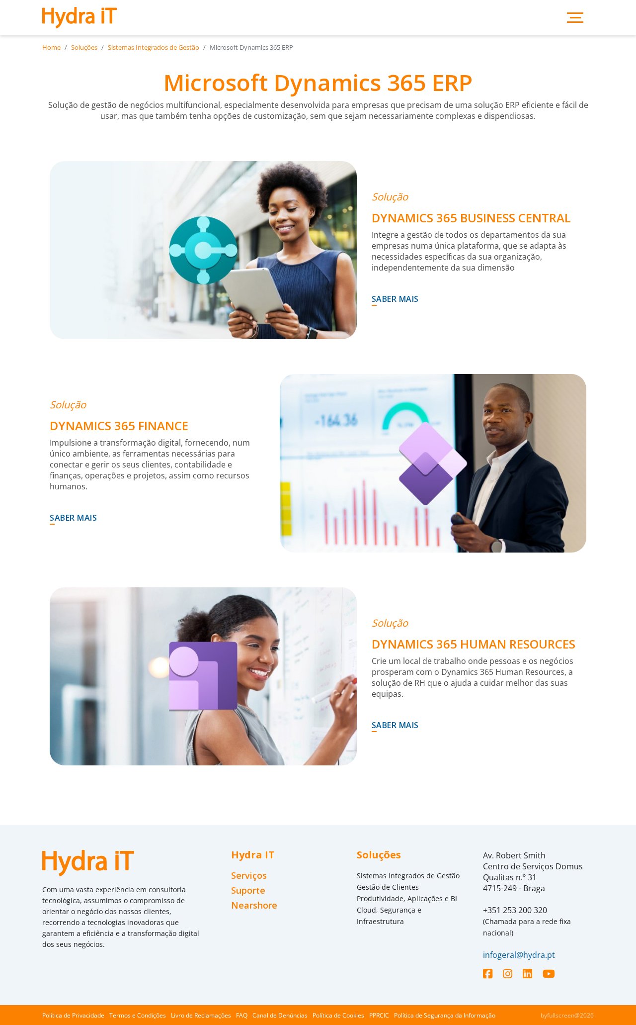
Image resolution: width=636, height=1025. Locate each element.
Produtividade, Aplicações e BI (407, 898)
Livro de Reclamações (201, 1015)
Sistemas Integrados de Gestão (153, 47)
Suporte (248, 890)
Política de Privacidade (73, 1015)
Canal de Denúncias (280, 1015)
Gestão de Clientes (388, 887)
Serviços (249, 875)
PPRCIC (379, 1015)
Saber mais (395, 298)
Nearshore (254, 905)
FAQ (241, 1015)
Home (51, 47)
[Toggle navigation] (575, 17)
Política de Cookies (338, 1015)
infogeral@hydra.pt (519, 954)
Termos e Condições (137, 1015)
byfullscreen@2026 (567, 1015)
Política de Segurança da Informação (444, 1015)
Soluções (84, 47)
